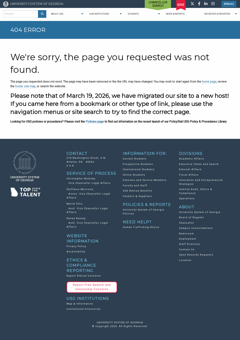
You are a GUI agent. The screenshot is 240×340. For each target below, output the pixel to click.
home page (209, 81)
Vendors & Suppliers (137, 196)
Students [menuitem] (133, 14)
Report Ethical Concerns (84, 275)
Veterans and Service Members (145, 180)
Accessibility (76, 251)
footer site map (25, 86)
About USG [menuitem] (57, 14)
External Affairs (190, 169)
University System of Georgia (199, 212)
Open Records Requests (196, 254)
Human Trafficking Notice (141, 227)
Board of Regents (191, 217)
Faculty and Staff (135, 185)
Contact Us (187, 249)
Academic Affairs (191, 158)
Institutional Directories (84, 309)
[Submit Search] (42, 14)
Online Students (134, 174)
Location (185, 260)
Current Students (135, 158)
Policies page (95, 121)
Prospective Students (138, 164)
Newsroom (186, 233)
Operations (187, 198)
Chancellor (186, 222)
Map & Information (80, 303)
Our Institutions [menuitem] (99, 14)
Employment (187, 238)
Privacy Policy (76, 246)
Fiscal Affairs (189, 174)
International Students (138, 169)
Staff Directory (189, 244)
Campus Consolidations (196, 228)
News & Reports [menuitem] (175, 14)
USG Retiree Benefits (137, 190)
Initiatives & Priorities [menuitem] (217, 14)
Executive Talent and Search (199, 164)
